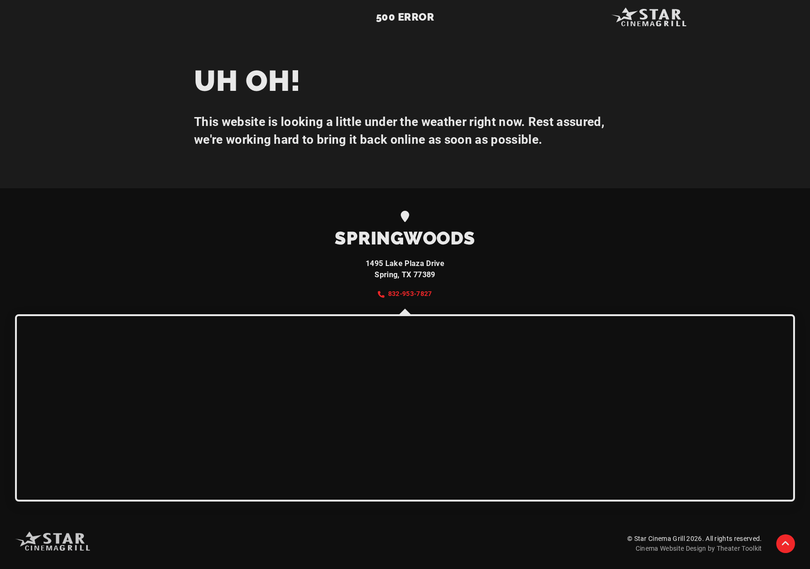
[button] (785, 543)
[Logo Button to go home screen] (648, 16)
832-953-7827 (410, 294)
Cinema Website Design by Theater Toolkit (699, 549)
